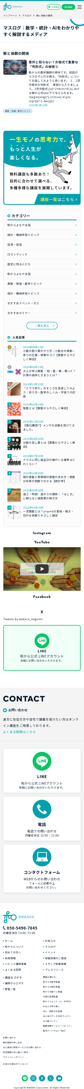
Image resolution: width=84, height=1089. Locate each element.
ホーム (9, 941)
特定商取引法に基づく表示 (15, 1052)
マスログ (50, 946)
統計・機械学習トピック (23, 235)
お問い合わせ (9, 1037)
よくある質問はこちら (19, 731)
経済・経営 (14, 244)
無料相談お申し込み (12, 1042)
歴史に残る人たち (19, 264)
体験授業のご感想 (56, 958)
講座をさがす (13, 977)
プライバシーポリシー (13, 1057)
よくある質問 (13, 970)
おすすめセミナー (19, 313)
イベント (50, 952)
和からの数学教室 (51, 981)
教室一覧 (10, 989)
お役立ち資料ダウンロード (15, 1063)
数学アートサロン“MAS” (54, 1030)
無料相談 (68, 6)
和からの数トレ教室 (52, 991)
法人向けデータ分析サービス (57, 1016)
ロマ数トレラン (50, 1020)
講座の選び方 (49, 976)
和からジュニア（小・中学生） (57, 1001)
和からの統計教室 (51, 986)
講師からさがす (14, 983)
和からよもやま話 (19, 225)
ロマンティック (17, 254)
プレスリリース (54, 970)
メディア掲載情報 (55, 964)
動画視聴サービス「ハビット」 (58, 1025)
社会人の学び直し (51, 1006)
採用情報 (10, 958)
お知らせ (50, 941)
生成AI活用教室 (50, 996)
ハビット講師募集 (16, 964)
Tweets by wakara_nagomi (22, 619)
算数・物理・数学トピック (17, 110)
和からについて (14, 946)
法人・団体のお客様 (52, 1011)
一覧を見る (42, 326)
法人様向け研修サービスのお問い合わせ (22, 1047)
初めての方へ (13, 952)
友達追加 (55, 6)
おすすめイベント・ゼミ (23, 303)
